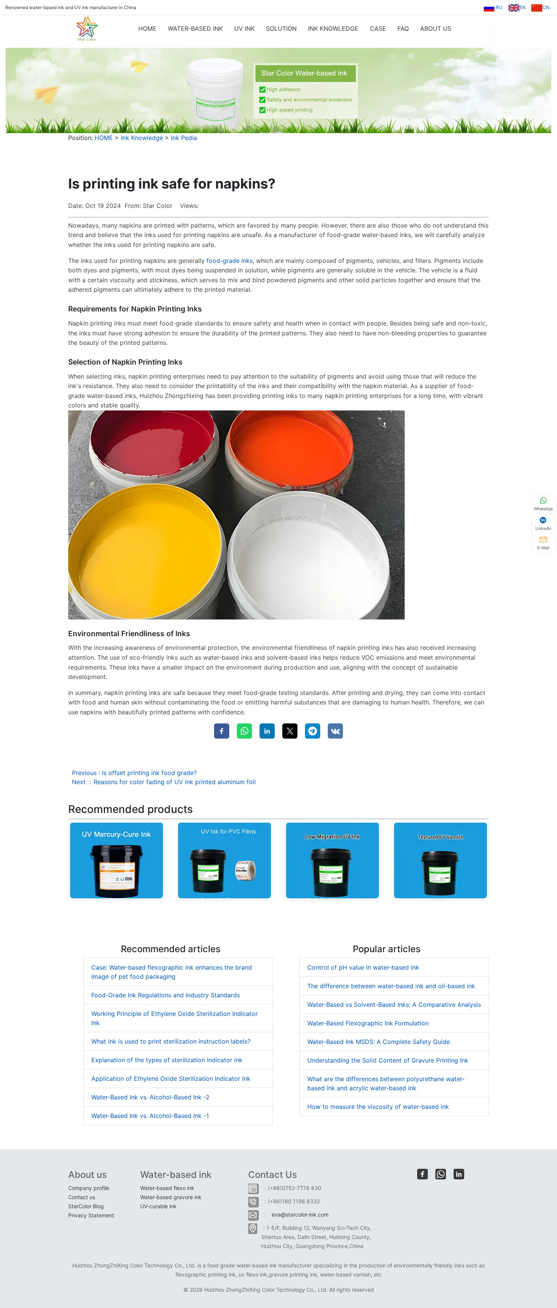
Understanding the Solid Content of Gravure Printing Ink (387, 1060)
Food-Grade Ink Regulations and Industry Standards (165, 995)
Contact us (81, 1197)
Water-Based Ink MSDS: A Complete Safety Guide (378, 1041)
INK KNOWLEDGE (333, 28)
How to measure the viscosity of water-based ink (378, 1106)
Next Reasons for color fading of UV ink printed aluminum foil (164, 782)
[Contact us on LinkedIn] (459, 1174)
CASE (378, 28)
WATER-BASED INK (195, 28)
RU (498, 7)
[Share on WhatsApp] (244, 731)
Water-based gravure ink (171, 1197)
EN (522, 7)
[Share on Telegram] (312, 731)
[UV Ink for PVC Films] (224, 859)
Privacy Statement (91, 1215)
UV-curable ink (158, 1206)
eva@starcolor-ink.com (300, 1214)
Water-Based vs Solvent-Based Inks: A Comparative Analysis (394, 1004)
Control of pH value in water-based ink (363, 967)
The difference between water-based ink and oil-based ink (391, 986)
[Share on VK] (335, 731)
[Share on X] (289, 731)
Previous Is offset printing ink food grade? (134, 773)
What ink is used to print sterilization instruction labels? (170, 1041)
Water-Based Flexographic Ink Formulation (368, 1023)
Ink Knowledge (142, 137)
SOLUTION (281, 28)
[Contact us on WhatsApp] (440, 1174)
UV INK (244, 28)
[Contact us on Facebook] (422, 1174)
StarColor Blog (86, 1206)
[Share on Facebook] (221, 731)
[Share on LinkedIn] (267, 731)
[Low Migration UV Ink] (332, 859)
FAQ (403, 28)
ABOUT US (435, 28)
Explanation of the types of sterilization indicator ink (167, 1060)
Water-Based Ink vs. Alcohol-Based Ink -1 (150, 1115)
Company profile (88, 1188)
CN (546, 7)
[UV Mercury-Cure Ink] (116, 859)
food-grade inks (230, 260)
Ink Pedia (184, 137)
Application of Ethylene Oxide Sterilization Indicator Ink (170, 1078)
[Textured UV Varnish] (440, 859)
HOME (147, 28)
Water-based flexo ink (167, 1188)
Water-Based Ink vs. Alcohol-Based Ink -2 (150, 1097)
